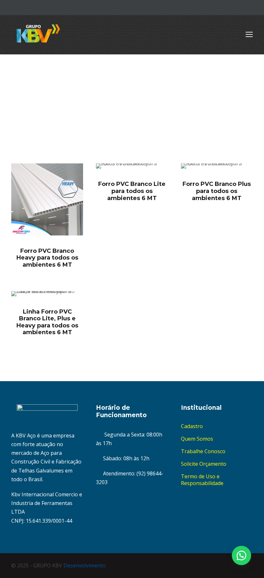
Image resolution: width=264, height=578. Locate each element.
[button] (241, 555)
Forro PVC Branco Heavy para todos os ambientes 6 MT (47, 257)
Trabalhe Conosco (203, 451)
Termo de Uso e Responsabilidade (202, 480)
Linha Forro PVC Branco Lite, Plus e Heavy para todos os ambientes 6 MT (47, 322)
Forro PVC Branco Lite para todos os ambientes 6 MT (131, 190)
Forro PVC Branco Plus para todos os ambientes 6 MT (217, 190)
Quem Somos (197, 438)
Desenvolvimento (84, 565)
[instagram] (251, 7)
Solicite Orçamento (203, 463)
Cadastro (192, 426)
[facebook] (240, 7)
